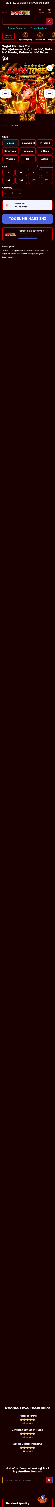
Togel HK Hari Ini (27, 218)
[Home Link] (20, 13)
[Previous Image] (5, 93)
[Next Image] (49, 93)
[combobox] (24, 21)
